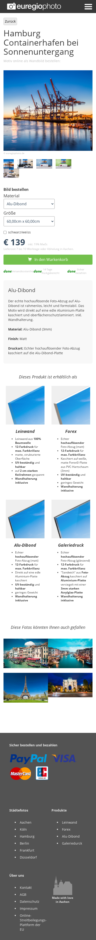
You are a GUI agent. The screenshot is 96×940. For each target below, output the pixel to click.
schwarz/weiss (19, 232)
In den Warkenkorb (50, 259)
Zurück (10, 21)
